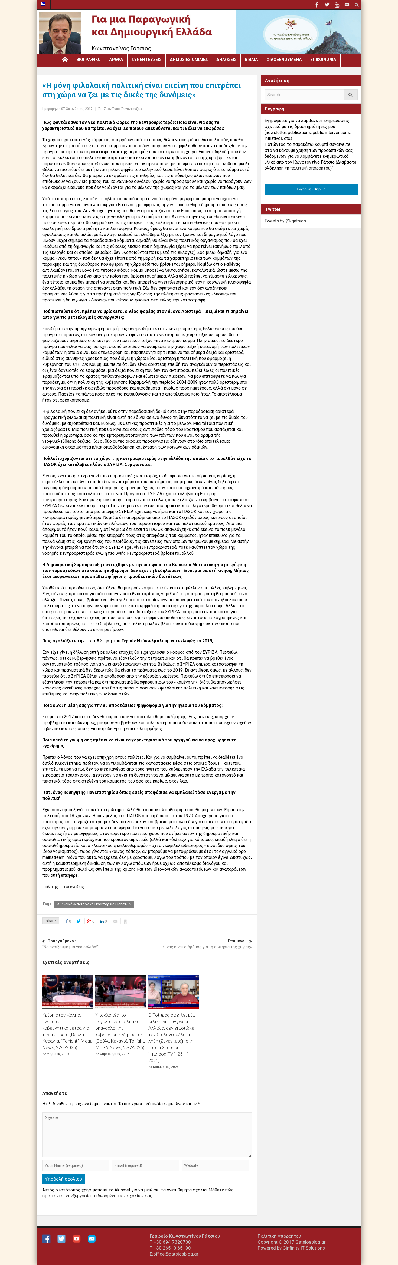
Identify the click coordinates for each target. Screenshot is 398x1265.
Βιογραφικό (88, 59)
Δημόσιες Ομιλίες (189, 59)
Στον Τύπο (112, 109)
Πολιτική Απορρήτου (279, 1236)
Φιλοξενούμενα (284, 59)
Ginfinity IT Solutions (304, 1248)
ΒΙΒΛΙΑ (251, 59)
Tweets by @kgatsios (285, 221)
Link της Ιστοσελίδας (63, 886)
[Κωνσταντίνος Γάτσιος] (199, 33)
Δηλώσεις (226, 59)
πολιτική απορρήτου (310, 168)
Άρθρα (116, 59)
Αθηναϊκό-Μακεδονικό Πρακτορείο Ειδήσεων (94, 904)
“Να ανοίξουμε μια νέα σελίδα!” (70, 943)
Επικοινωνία (323, 59)
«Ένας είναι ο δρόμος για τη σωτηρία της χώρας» (207, 943)
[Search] (351, 94)
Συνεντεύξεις (146, 59)
